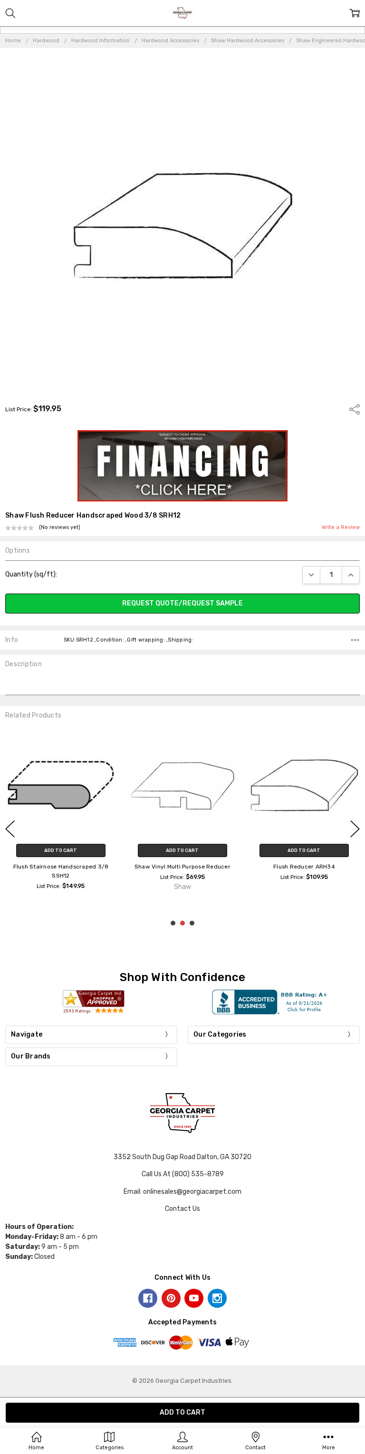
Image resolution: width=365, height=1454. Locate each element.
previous (10, 829)
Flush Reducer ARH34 (304, 866)
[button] (182, 465)
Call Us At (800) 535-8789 (183, 1174)
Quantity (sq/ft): (31, 574)
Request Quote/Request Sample (182, 603)
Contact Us (182, 1209)
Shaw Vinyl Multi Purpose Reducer (182, 866)
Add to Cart (60, 850)
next (355, 829)
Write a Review (341, 527)
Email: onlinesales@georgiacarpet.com (182, 1192)
